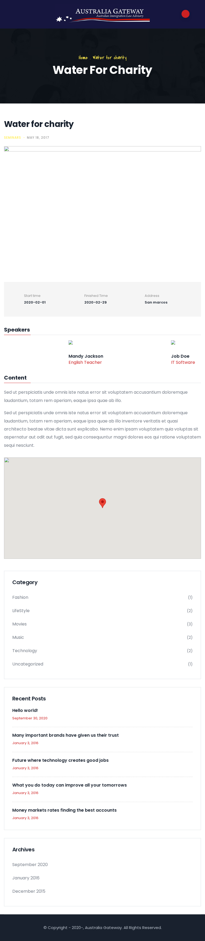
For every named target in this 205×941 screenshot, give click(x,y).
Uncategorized (27, 664)
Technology (24, 651)
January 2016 (26, 878)
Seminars (12, 137)
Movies (19, 624)
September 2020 (30, 865)
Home (83, 57)
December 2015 (28, 891)
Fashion (20, 597)
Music (18, 637)
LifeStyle (21, 611)
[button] (102, 503)
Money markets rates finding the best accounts (64, 810)
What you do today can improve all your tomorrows (69, 785)
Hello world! (25, 710)
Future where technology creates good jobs (60, 760)
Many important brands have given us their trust (65, 735)
